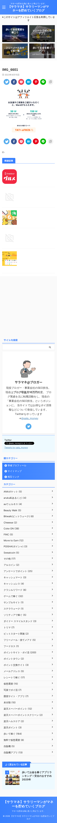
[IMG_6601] (28, 82)
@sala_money (29, 418)
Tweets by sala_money (16, 447)
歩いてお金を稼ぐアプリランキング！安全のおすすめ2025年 (37, 776)
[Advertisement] (28, 307)
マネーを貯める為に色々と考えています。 (28, 811)
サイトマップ (15, 471)
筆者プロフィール (17, 465)
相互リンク (13, 476)
